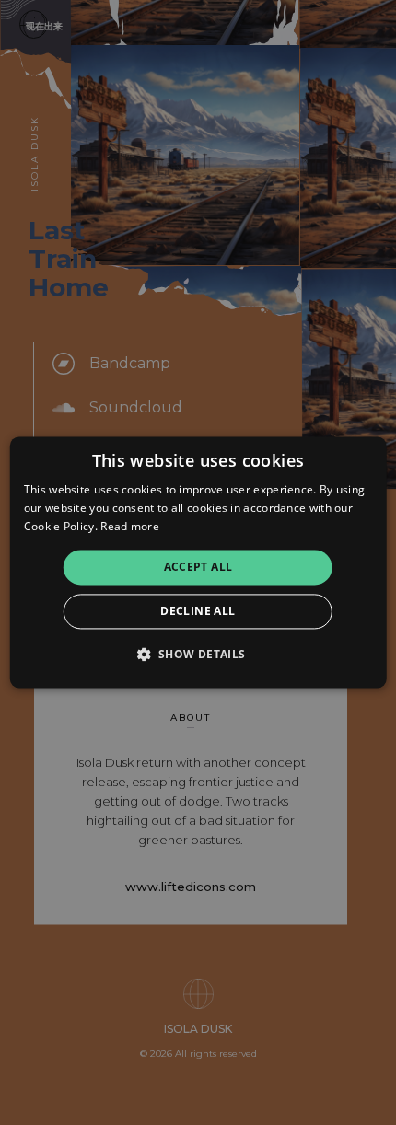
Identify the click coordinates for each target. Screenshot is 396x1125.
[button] (197, 655)
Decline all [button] (197, 612)
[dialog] (198, 562)
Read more (129, 526)
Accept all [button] (198, 566)
